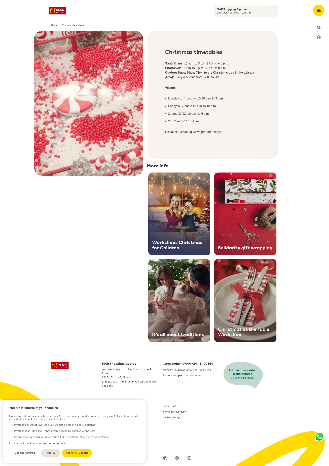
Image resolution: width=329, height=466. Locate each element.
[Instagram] (189, 458)
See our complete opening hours (182, 375)
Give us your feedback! (243, 378)
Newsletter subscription (175, 411)
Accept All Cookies (77, 453)
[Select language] (319, 37)
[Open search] (319, 27)
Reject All (50, 453)
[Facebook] (177, 458)
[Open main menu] (318, 10)
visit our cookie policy (50, 443)
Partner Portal (170, 406)
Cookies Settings (171, 417)
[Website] (165, 458)
